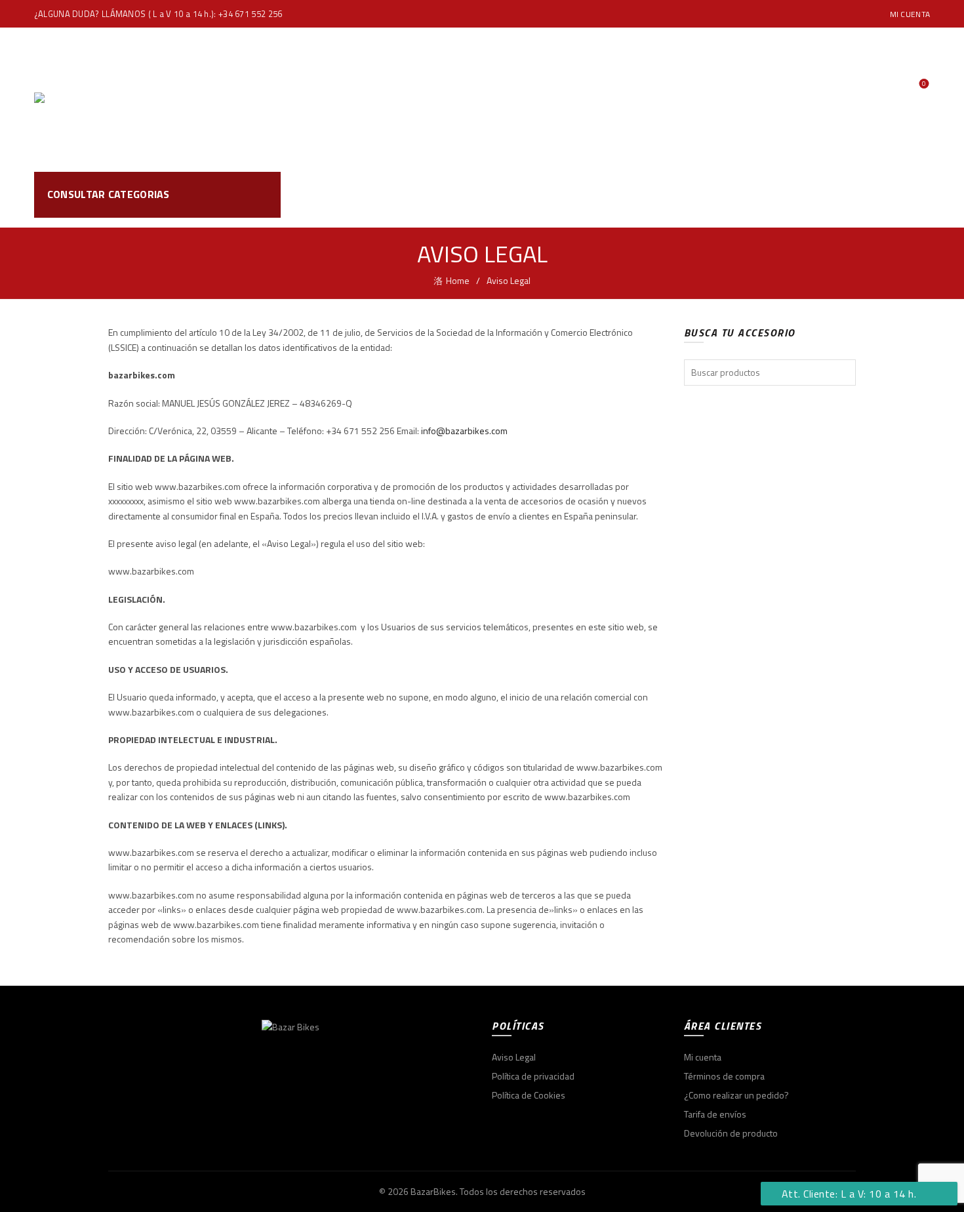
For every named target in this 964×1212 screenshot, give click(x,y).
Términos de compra (724, 1076)
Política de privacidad (533, 1076)
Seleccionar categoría (814, 194)
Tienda (447, 99)
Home (392, 99)
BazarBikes (433, 1191)
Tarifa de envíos (715, 1114)
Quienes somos (533, 99)
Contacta (671, 99)
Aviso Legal (514, 1057)
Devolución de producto (731, 1133)
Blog (611, 99)
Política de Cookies (528, 1095)
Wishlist (924, 84)
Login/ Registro (904, 70)
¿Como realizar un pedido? (736, 1095)
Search (913, 194)
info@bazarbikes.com (464, 430)
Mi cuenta (910, 14)
